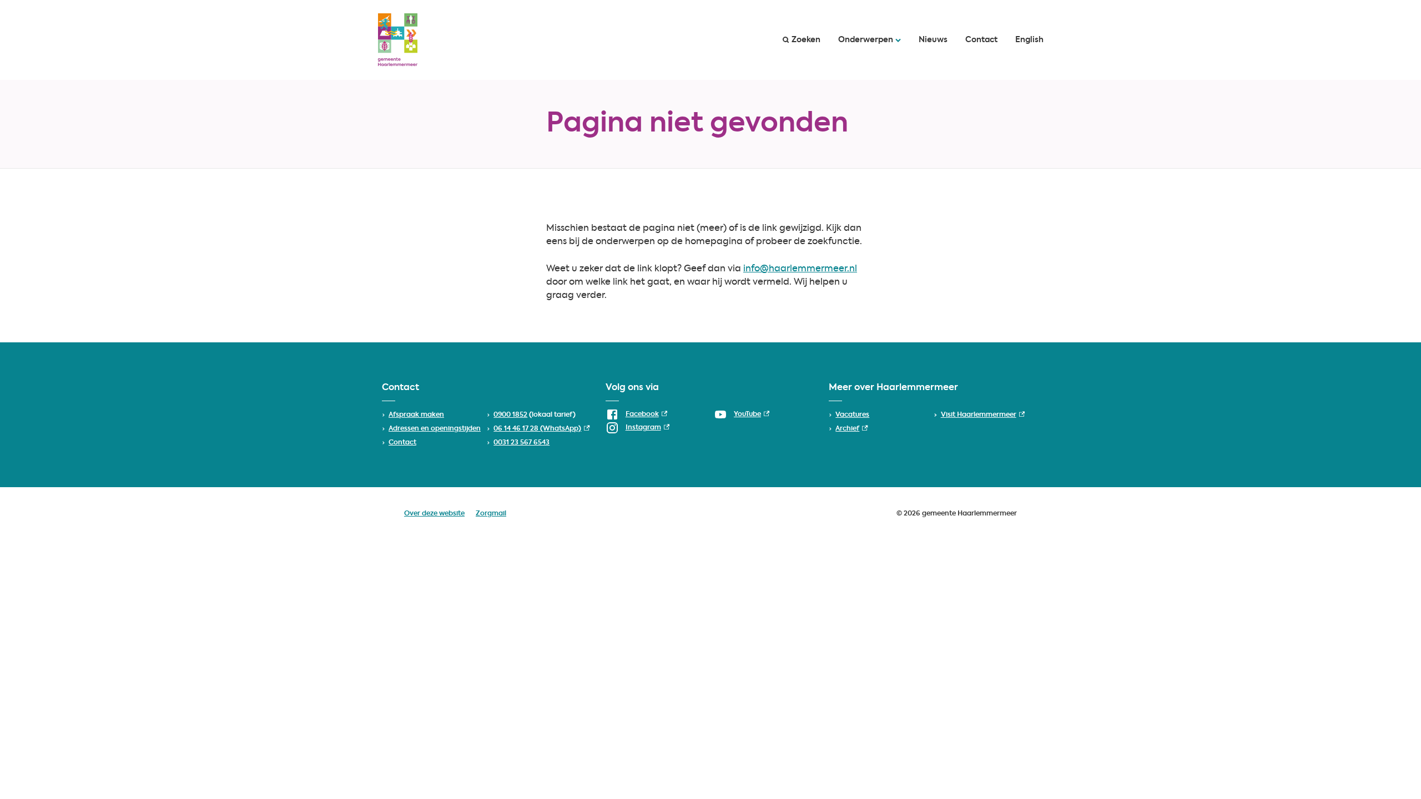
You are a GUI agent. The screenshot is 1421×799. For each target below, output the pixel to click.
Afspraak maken (416, 415)
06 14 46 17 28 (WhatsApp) (541, 429)
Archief (851, 429)
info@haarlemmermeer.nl (800, 269)
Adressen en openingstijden (435, 429)
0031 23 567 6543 (521, 442)
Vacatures (852, 415)
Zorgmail (491, 513)
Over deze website (434, 513)
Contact (981, 40)
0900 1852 (510, 415)
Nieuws (933, 40)
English (1029, 40)
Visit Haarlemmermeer (983, 415)
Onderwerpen (865, 40)
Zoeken (806, 40)
